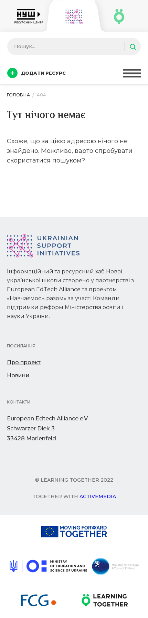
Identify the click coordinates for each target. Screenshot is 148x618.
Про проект (24, 362)
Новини (18, 375)
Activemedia (98, 496)
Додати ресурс (43, 73)
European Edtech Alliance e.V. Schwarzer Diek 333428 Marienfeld (47, 428)
